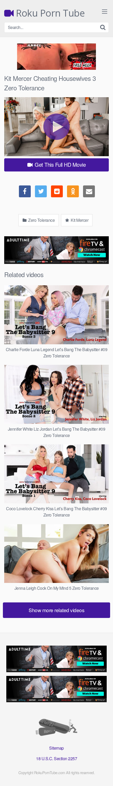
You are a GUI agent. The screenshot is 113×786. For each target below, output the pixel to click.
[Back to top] (104, 774)
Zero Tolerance (41, 220)
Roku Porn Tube (49, 13)
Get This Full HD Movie (59, 164)
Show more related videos (56, 609)
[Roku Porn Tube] (56, 728)
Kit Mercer (79, 220)
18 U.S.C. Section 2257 (56, 758)
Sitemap (56, 748)
